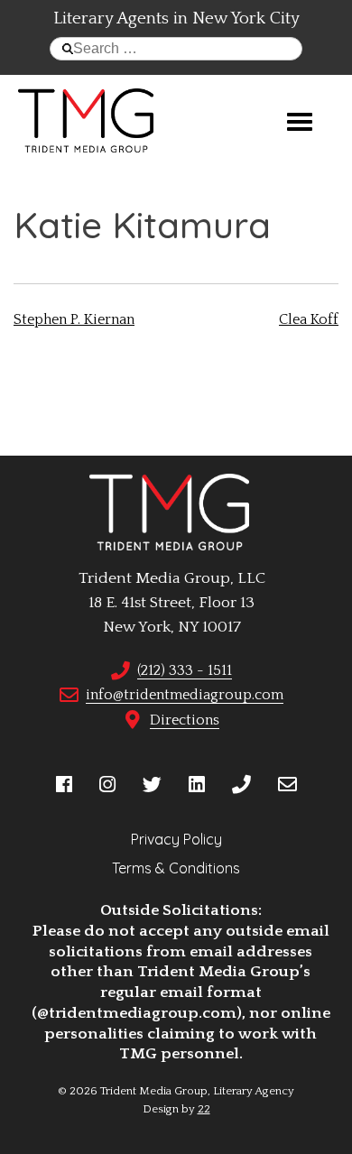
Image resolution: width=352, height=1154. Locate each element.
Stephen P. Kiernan (74, 319)
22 (204, 1109)
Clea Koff (308, 319)
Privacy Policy (176, 839)
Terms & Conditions (176, 868)
